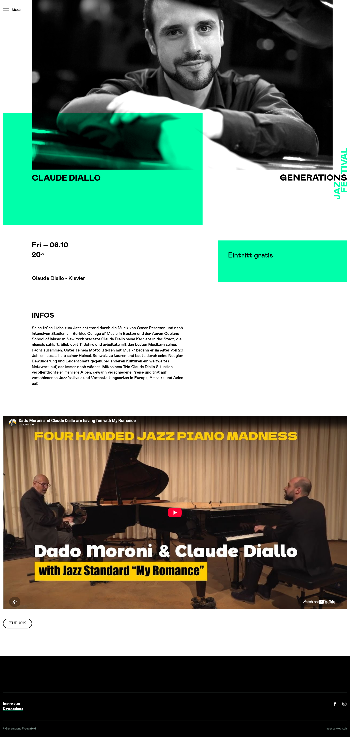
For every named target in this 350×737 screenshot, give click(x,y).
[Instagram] (344, 703)
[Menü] (6, 10)
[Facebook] (334, 703)
